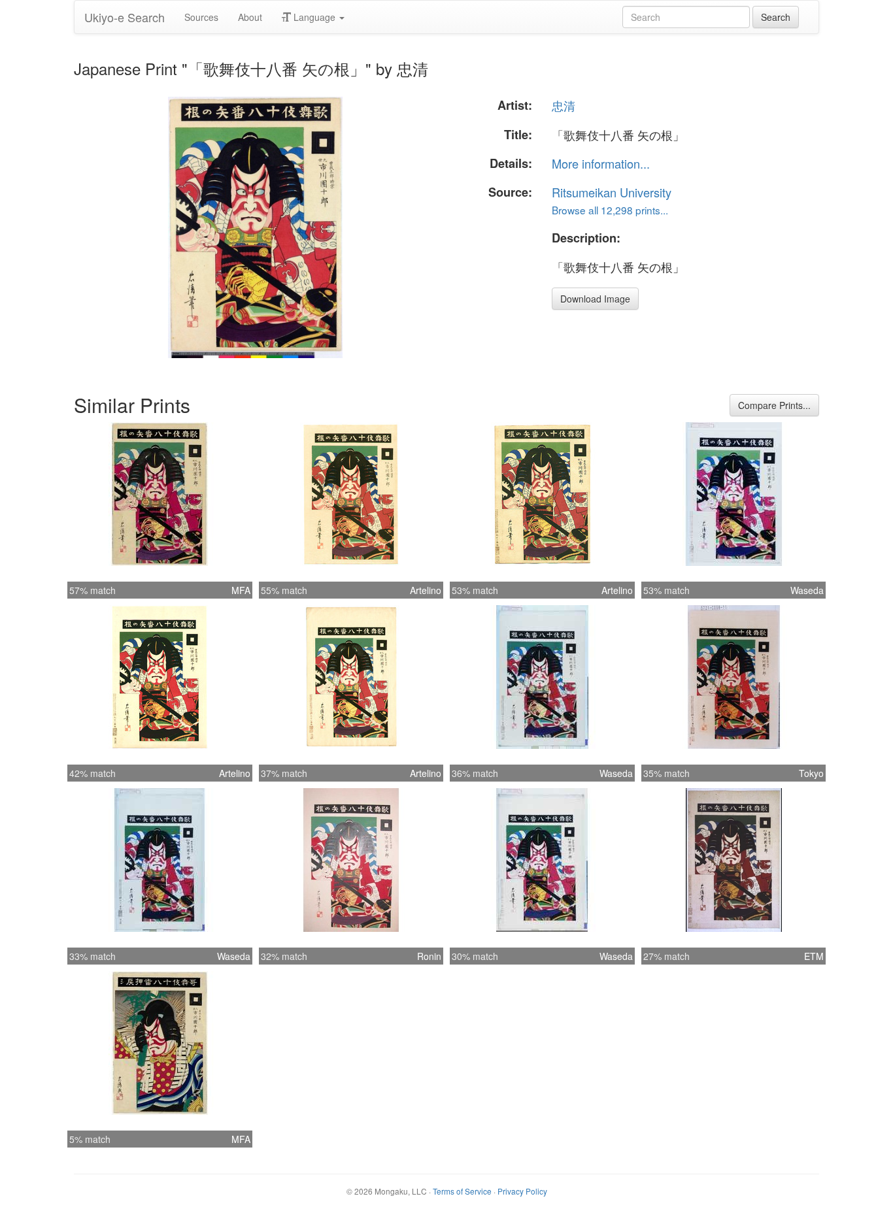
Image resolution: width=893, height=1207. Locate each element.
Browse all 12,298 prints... (610, 210)
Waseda (807, 590)
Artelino (425, 590)
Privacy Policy (522, 1191)
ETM (814, 956)
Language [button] (314, 17)
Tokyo (811, 773)
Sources (201, 17)
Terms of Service (462, 1191)
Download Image (595, 298)
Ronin (429, 956)
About (250, 17)
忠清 (563, 105)
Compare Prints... (774, 405)
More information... (601, 163)
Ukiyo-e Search (124, 16)
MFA (240, 590)
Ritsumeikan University (611, 192)
